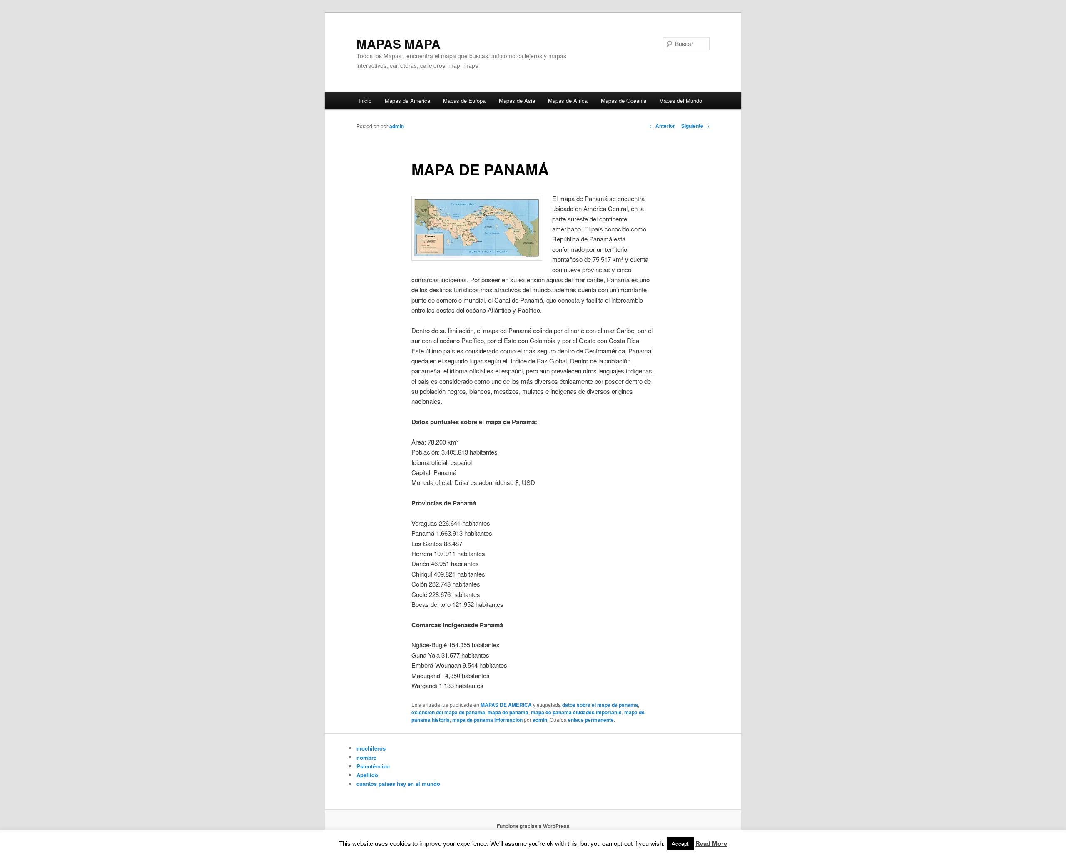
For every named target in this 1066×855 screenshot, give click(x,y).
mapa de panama (508, 712)
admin (396, 126)
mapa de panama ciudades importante (576, 712)
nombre (366, 757)
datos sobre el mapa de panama (600, 704)
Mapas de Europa (464, 100)
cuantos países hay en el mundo (398, 784)
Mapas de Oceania (623, 100)
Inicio (365, 100)
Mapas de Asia (517, 100)
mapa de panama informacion (487, 719)
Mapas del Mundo (680, 100)
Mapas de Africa (568, 100)
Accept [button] (680, 844)
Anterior (662, 125)
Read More (711, 843)
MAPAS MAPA (398, 43)
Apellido (367, 775)
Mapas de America (407, 100)
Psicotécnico (373, 766)
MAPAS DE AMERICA (506, 704)
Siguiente (695, 125)
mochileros (371, 748)
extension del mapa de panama (448, 712)
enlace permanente (591, 719)
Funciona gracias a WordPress (533, 826)
